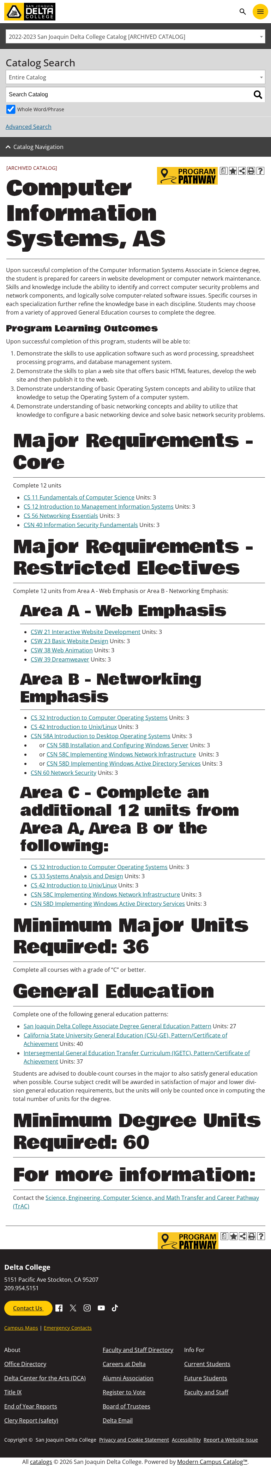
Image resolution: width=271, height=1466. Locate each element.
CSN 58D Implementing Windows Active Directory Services (124, 763)
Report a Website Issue (231, 1439)
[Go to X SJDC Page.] (73, 1307)
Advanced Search (29, 127)
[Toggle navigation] (260, 11)
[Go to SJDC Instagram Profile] (87, 1307)
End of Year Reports (30, 1406)
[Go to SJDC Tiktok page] (115, 1307)
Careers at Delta (124, 1364)
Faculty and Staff (206, 1392)
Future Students (205, 1378)
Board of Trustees (126, 1406)
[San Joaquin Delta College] (120, 11)
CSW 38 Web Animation (62, 650)
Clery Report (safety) (31, 1420)
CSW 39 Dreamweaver (60, 659)
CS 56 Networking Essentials (61, 516)
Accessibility (186, 1439)
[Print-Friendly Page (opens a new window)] (251, 171)
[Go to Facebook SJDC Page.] (59, 1307)
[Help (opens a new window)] (260, 171)
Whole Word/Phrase (40, 109)
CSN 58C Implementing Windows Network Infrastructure (121, 754)
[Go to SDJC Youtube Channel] (101, 1307)
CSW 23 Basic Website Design (69, 641)
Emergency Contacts (68, 1327)
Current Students (207, 1364)
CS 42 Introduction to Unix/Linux (74, 727)
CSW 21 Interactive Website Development (85, 632)
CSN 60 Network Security (63, 773)
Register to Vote (124, 1392)
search (243, 11)
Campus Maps (21, 1327)
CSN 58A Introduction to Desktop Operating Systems (100, 736)
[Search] (258, 94)
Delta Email (118, 1420)
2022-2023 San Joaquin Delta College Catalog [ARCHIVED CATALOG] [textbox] (97, 37)
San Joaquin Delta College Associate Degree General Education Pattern (117, 1026)
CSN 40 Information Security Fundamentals (81, 525)
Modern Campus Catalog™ (212, 1462)
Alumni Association (128, 1378)
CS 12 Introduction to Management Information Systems (99, 506)
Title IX (13, 1392)
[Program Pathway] (187, 176)
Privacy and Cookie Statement (134, 1439)
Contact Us (28, 1308)
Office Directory (25, 1364)
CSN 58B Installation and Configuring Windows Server (117, 745)
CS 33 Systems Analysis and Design (77, 876)
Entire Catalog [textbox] (27, 77)
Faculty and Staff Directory (138, 1350)
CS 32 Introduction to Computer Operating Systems (99, 718)
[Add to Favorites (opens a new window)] (233, 171)
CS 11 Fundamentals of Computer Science (79, 497)
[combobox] (135, 36)
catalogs (41, 1462)
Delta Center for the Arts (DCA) (45, 1378)
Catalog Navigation (38, 147)
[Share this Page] (242, 171)
